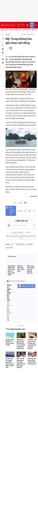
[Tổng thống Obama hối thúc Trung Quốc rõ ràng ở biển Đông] (11, 261)
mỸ (12, 244)
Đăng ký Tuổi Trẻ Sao (32, 25)
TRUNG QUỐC (20, 244)
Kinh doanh (34, 29)
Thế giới (24, 29)
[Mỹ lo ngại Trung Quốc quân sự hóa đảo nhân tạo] (30, 261)
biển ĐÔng (9, 247)
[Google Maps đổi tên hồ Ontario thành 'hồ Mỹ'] (10, 335)
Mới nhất (6, 29)
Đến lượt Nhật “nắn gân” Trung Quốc (20, 268)
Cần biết (18, 25)
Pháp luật (28, 29)
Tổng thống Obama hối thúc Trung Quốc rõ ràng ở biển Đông (11, 270)
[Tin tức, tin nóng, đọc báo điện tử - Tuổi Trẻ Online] (2, 25)
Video (15, 29)
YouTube (13, 25)
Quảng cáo (22, 25)
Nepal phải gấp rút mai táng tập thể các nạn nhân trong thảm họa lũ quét (21, 344)
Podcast (7, 25)
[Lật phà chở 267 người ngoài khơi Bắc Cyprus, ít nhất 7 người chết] (10, 354)
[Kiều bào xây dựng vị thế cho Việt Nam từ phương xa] (32, 354)
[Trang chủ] (2, 29)
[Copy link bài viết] (29, 210)
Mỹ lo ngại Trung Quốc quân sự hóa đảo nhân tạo (30, 269)
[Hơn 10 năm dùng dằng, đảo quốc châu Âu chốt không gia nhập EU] (21, 354)
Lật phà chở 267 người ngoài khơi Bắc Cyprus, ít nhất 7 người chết (10, 363)
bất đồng (30, 244)
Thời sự (19, 29)
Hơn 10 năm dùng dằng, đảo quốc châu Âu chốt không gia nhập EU (21, 363)
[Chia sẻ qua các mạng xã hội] (33, 210)
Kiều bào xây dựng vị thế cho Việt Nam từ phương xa (32, 361)
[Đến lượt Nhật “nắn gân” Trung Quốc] (21, 261)
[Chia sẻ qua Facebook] (25, 210)
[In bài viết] (2, 62)
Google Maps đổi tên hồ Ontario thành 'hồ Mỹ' (10, 342)
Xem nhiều (11, 29)
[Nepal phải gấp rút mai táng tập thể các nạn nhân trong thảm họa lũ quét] (21, 335)
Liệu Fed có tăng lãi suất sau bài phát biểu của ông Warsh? (32, 344)
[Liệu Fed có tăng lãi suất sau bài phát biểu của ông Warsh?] (32, 335)
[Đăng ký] (26, 286)
